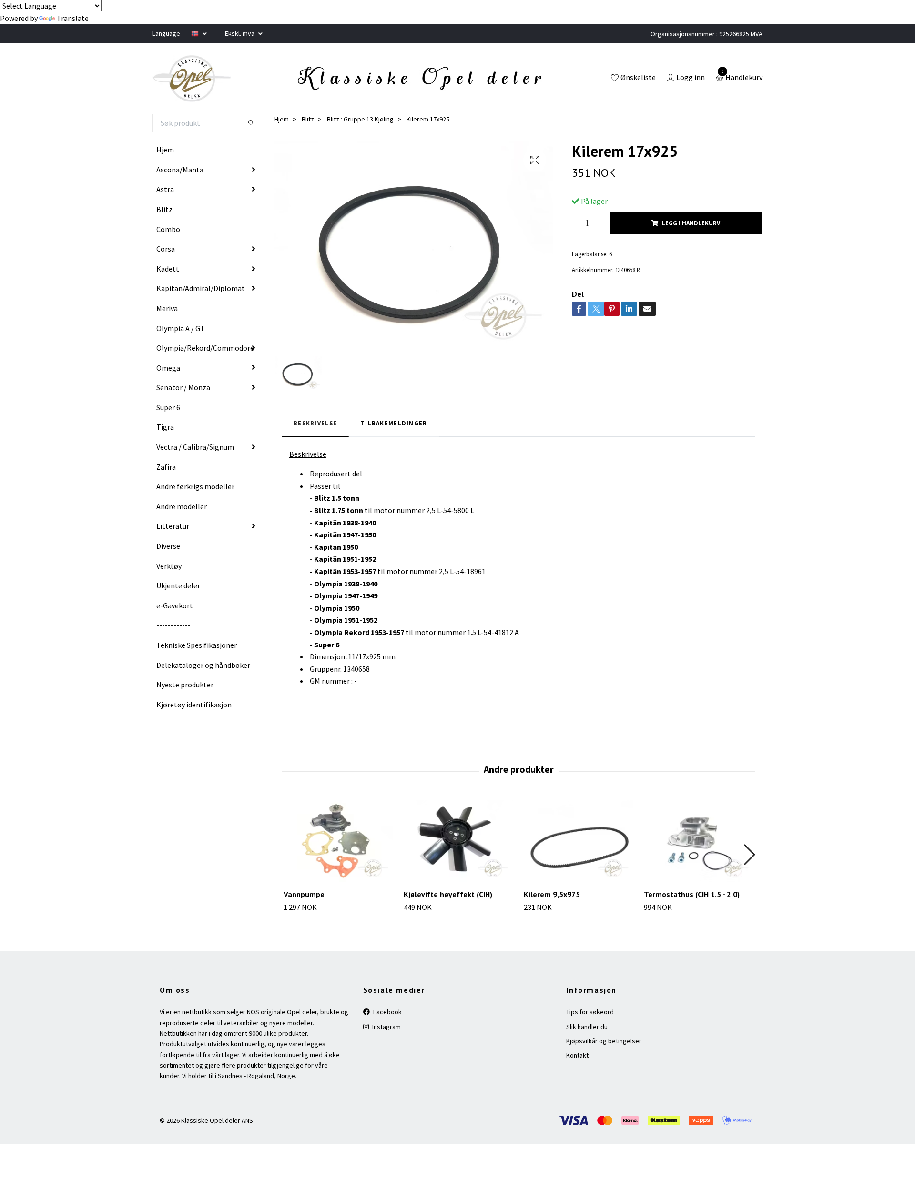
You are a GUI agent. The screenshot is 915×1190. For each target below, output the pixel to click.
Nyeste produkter (185, 684)
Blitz (164, 209)
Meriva (167, 308)
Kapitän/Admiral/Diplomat (200, 288)
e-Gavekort (174, 605)
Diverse (168, 546)
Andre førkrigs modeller (195, 486)
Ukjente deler (178, 585)
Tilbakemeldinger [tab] (394, 423)
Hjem (165, 149)
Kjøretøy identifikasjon (194, 704)
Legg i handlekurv (691, 223)
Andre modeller (181, 506)
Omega (168, 368)
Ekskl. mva (240, 33)
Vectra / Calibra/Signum (195, 447)
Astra (165, 189)
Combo (168, 229)
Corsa (165, 248)
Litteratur (172, 526)
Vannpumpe (304, 894)
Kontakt (577, 1055)
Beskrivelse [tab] (315, 423)
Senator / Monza (183, 387)
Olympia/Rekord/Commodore (205, 348)
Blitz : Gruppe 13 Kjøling (360, 119)
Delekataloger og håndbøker (203, 665)
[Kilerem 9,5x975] (578, 841)
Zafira (166, 467)
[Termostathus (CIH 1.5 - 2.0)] (698, 841)
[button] (748, 854)
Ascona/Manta (179, 169)
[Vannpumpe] (338, 841)
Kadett (167, 268)
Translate (73, 18)
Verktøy (169, 566)
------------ (173, 625)
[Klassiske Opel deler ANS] (192, 78)
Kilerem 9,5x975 (552, 894)
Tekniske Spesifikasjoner (196, 645)
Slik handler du (587, 1026)
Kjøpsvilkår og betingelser (603, 1041)
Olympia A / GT (180, 328)
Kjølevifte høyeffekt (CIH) (448, 894)
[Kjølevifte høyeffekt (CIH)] (458, 841)
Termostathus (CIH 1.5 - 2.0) (692, 894)
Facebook (387, 1012)
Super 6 (168, 407)
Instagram (386, 1026)
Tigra (165, 427)
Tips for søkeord (590, 1012)
